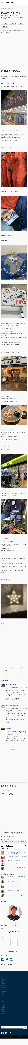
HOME (14, 674)
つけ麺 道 (5, 17)
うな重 (9, 741)
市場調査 (4, 18)
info (2, 989)
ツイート (3, 967)
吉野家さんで (10, 728)
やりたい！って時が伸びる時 (14, 860)
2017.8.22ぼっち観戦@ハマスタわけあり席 (17, 856)
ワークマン (18, 17)
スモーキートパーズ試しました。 (15, 864)
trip (1, 995)
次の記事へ (6, 674)
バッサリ (15, 699)
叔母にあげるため (11, 684)
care (2, 983)
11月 (3, 1003)
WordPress (22, 1036)
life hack (2, 991)
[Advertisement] (14, 53)
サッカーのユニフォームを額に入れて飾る (17, 876)
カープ (11, 721)
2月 (3, 1009)
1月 (3, 1011)
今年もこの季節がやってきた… (15, 706)
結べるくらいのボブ (12, 881)
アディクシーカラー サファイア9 (15, 895)
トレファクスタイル (11, 17)
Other (2, 993)
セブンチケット (16, 721)
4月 (3, 1005)
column (2, 985)
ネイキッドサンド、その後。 (14, 890)
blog (5, 8)
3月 (3, 1007)
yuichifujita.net (7, 2)
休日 (21, 17)
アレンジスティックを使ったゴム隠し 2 (16, 867)
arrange (2, 979)
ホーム (2, 8)
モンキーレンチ (11, 1036)
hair (10, 699)
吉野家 (14, 741)
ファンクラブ (22, 721)
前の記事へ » (21, 674)
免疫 (11, 741)
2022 (9, 721)
